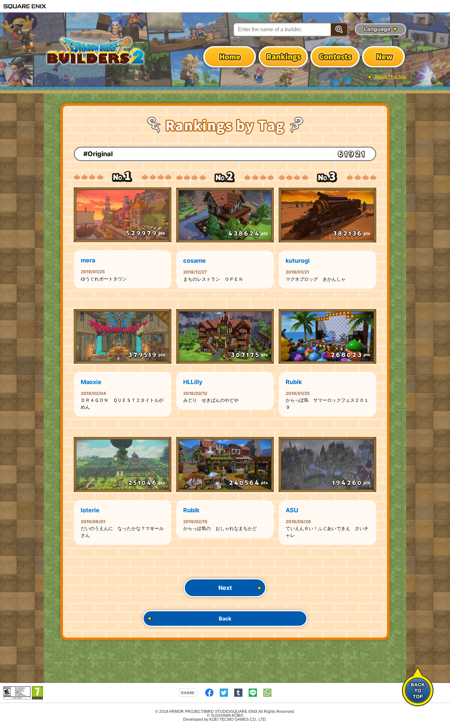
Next (225, 587)
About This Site (390, 76)
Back (225, 618)
